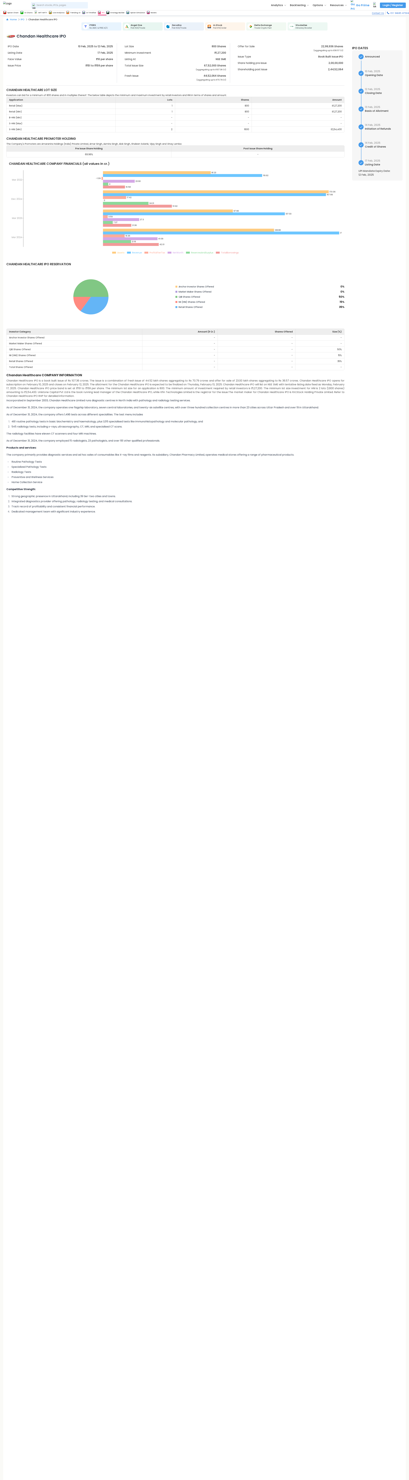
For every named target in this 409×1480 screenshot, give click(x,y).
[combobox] (59, 5)
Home (13, 19)
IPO (22, 19)
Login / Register (393, 5)
